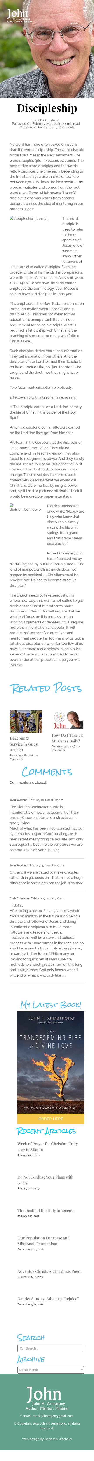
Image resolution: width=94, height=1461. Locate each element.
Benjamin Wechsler (58, 1439)
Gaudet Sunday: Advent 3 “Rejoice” (48, 1298)
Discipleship (45, 127)
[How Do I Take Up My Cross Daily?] (68, 712)
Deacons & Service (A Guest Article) (24, 744)
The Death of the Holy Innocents (45, 1210)
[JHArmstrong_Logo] (47, 1384)
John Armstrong (48, 120)
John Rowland (19, 800)
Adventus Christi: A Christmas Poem (49, 1271)
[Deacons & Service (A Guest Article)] (26, 712)
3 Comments (65, 127)
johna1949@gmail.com (58, 1416)
